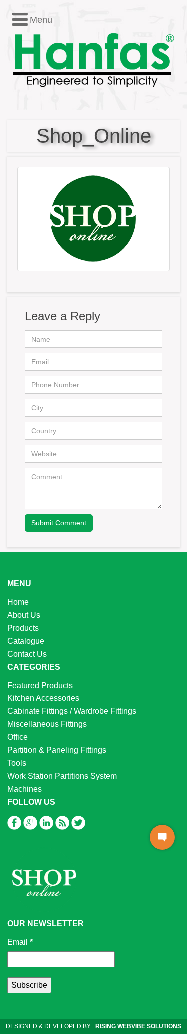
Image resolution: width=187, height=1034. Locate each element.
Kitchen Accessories (43, 698)
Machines (24, 789)
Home (18, 602)
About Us (23, 615)
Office (17, 737)
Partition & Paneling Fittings (56, 750)
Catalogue (25, 641)
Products (23, 628)
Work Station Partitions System (62, 776)
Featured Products (40, 685)
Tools (16, 763)
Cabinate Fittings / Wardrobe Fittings (71, 711)
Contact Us (27, 654)
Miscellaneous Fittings (47, 724)
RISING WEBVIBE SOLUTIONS (137, 1026)
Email (20, 942)
